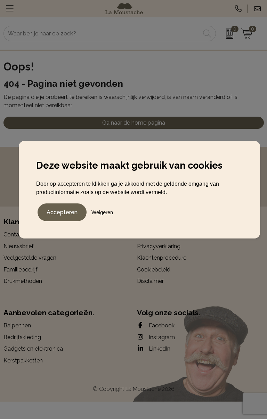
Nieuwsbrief (18, 246)
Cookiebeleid (153, 269)
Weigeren (102, 212)
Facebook (161, 325)
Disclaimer (150, 281)
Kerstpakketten (23, 360)
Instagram (161, 337)
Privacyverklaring (158, 246)
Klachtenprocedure (161, 257)
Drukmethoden (22, 281)
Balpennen (17, 325)
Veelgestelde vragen (29, 257)
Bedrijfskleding (22, 337)
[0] (226, 33)
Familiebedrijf (20, 269)
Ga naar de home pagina (133, 122)
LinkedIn (158, 348)
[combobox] (102, 33)
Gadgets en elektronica (33, 348)
